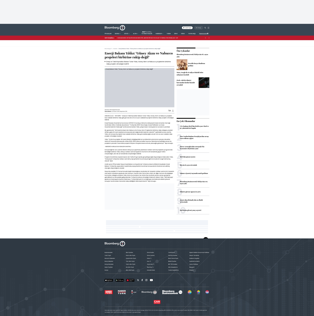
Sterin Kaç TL (150, 264)
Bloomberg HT (108, 48)
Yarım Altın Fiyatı (130, 264)
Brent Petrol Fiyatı (173, 258)
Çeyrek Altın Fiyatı (131, 258)
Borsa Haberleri (109, 261)
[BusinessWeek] (203, 34)
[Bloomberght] (115, 27)
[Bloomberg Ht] (149, 292)
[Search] (205, 28)
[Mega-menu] (208, 28)
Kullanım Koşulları (194, 258)
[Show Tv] (190, 292)
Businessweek (108, 252)
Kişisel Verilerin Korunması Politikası (199, 252)
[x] (138, 280)
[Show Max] (207, 292)
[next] (209, 38)
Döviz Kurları (150, 252)
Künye (106, 270)
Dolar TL (149, 258)
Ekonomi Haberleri (110, 258)
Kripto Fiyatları (109, 267)
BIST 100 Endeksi (172, 264)
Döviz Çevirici (151, 255)
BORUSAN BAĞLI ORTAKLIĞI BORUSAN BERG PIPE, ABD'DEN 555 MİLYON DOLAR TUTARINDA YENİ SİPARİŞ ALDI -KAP (148, 38)
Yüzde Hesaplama (173, 270)
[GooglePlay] (119, 280)
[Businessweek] (172, 292)
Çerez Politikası (193, 264)
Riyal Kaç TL (150, 267)
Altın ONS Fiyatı (130, 270)
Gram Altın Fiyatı (130, 255)
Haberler (115, 48)
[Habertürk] (109, 292)
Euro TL (149, 261)
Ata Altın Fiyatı (130, 267)
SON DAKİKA (109, 38)
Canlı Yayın (108, 255)
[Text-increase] (169, 110)
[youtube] (151, 280)
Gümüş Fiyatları (172, 255)
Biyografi (191, 267)
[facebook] (142, 280)
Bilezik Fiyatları (172, 261)
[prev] (205, 38)
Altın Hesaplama (173, 267)
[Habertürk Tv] (122, 292)
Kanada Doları (151, 270)
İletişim (191, 270)
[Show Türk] (198, 292)
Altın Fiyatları (129, 252)
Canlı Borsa (171, 252)
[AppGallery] (130, 280)
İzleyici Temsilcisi (194, 255)
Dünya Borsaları (109, 264)
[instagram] (146, 280)
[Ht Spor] (133, 292)
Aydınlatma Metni (194, 261)
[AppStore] (109, 280)
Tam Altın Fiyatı (130, 261)
